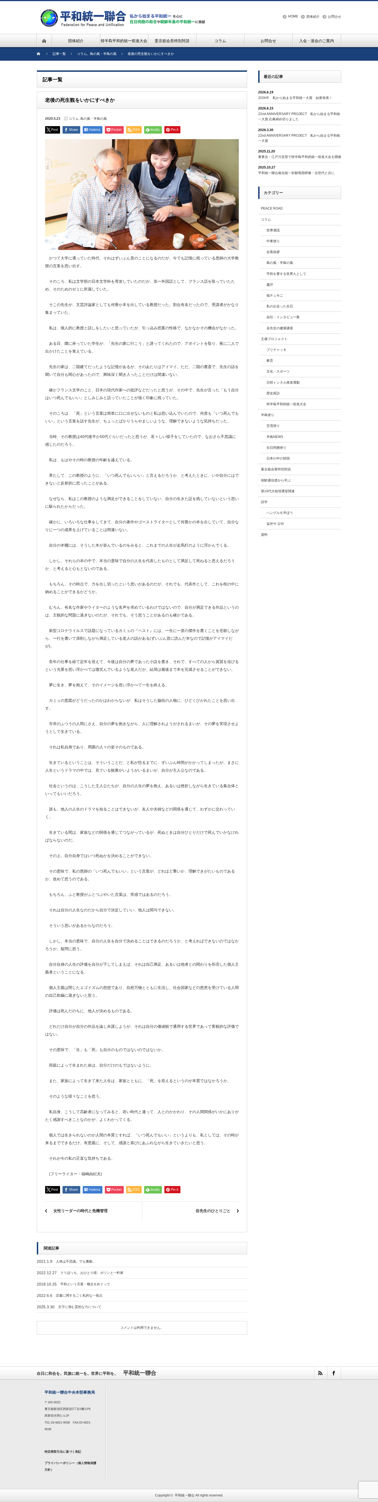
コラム (74, 119)
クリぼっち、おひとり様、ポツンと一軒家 (91, 1273)
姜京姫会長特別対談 (276, 469)
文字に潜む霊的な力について (79, 1307)
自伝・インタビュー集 (283, 317)
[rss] (320, 1373)
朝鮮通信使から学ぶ (276, 480)
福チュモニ (274, 295)
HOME (293, 16)
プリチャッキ (276, 350)
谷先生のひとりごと (213, 1210)
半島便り (267, 415)
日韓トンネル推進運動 (283, 382)
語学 (264, 502)
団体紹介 (313, 17)
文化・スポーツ (278, 371)
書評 (269, 285)
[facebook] (334, 1373)
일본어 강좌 (275, 524)
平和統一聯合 (185, 1495)
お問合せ (334, 17)
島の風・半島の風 (93, 119)
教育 (269, 361)
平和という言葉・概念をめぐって (85, 1284)
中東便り (273, 241)
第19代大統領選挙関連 (278, 491)
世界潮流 (273, 230)
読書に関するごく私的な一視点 (79, 1295)
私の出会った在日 (279, 306)
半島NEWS (274, 437)
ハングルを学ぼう (279, 513)
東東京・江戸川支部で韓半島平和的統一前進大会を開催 (299, 157)
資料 (264, 535)
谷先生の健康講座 (279, 328)
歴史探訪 (273, 393)
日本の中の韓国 (278, 458)
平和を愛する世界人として (286, 274)
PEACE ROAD (272, 208)
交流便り (273, 426)
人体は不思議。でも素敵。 (76, 1261)
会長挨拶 (273, 252)
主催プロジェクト (274, 339)
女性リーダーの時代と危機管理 (80, 1210)
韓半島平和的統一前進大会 (286, 404)
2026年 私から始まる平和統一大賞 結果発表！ (295, 98)
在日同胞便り (276, 448)
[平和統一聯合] (123, 11)
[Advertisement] (299, 632)
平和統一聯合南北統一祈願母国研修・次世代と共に (296, 173)
